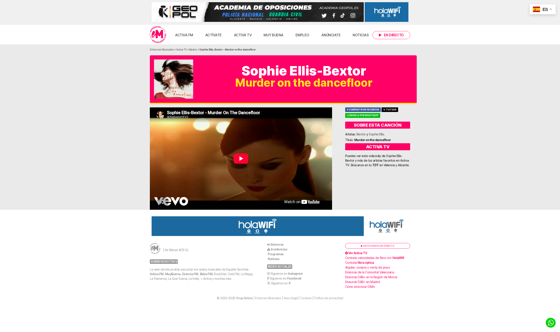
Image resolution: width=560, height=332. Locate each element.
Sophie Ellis (376, 134)
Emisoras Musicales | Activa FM (158, 34)
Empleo (302, 35)
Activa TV (243, 35)
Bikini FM (206, 274)
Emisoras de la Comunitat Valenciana (369, 272)
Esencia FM (190, 274)
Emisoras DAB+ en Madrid (362, 282)
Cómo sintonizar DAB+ (360, 286)
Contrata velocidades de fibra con (374, 258)
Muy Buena (274, 35)
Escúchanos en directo (378, 246)
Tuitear (390, 109)
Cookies (306, 298)
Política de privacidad (328, 298)
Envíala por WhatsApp (363, 115)
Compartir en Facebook (363, 109)
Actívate (213, 35)
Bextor (193, 49)
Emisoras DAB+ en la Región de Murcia (371, 277)
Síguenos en (286, 273)
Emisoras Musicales (162, 49)
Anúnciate (331, 35)
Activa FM (184, 35)
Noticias (361, 35)
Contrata (359, 262)
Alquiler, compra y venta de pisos (367, 267)
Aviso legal (291, 298)
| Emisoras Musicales (258, 298)
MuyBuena (173, 274)
